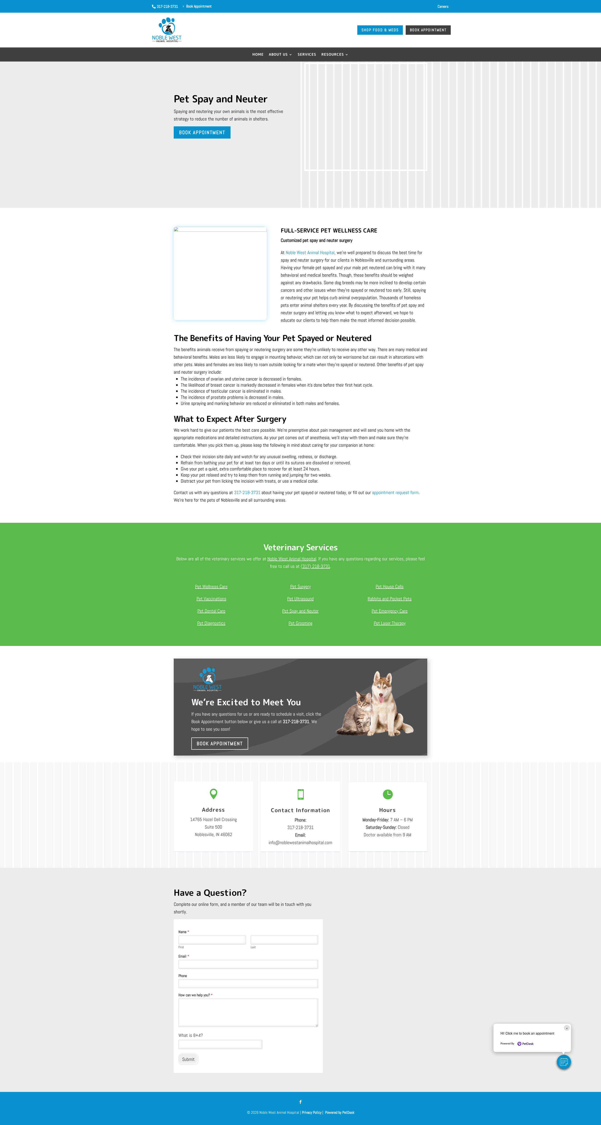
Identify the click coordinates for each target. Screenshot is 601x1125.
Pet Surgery (300, 586)
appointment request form (395, 492)
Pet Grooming (300, 623)
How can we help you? (195, 995)
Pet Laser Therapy (390, 623)
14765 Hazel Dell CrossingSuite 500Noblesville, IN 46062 (213, 827)
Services (307, 55)
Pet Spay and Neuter (300, 611)
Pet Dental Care (211, 611)
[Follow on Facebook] (300, 1102)
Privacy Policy (311, 1112)
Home (258, 55)
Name (183, 932)
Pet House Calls (390, 586)
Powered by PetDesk (339, 1112)
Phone (182, 976)
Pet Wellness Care (211, 586)
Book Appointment (202, 132)
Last (253, 947)
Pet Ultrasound (300, 599)
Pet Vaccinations (211, 599)
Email (183, 956)
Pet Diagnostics (211, 623)
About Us (278, 55)
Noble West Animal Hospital (310, 252)
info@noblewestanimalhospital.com (300, 842)
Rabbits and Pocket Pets (390, 599)
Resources (332, 55)
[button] (564, 1062)
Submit (188, 1059)
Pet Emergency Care (390, 611)
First (181, 947)
